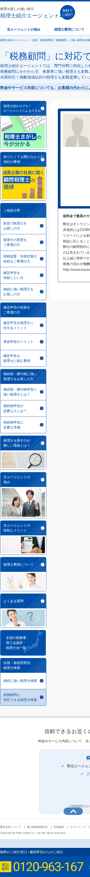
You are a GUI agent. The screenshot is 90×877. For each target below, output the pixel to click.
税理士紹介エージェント (30, 13)
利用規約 (59, 827)
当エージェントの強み (24, 29)
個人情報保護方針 (37, 827)
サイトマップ (78, 827)
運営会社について (10, 827)
